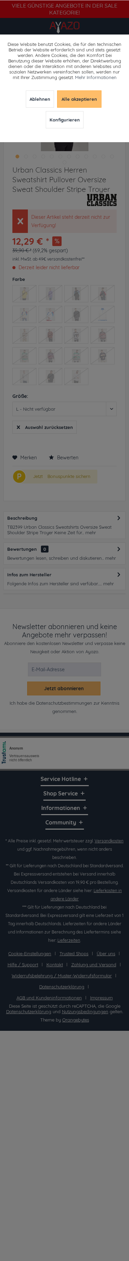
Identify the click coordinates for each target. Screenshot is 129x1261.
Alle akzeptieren (79, 99)
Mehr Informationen (96, 77)
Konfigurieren (65, 120)
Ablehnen (40, 99)
